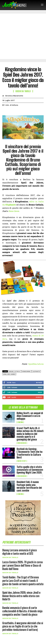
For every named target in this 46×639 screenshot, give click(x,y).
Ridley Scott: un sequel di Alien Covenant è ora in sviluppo (30, 416)
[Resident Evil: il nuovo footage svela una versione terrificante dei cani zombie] (8, 486)
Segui (40, 387)
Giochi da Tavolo (10, 557)
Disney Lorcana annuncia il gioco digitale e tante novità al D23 (19, 551)
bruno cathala (14, 371)
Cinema (20, 422)
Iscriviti (39, 397)
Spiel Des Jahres (9, 374)
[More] (26, 111)
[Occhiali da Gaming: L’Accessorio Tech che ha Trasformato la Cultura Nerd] (8, 453)
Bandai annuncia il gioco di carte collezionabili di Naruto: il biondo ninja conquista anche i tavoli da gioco (22, 611)
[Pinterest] (15, 111)
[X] (10, 111)
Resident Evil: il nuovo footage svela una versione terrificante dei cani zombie (29, 486)
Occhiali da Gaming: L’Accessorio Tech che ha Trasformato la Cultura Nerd (29, 453)
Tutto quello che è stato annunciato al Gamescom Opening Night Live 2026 (30, 469)
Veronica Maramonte (14, 96)
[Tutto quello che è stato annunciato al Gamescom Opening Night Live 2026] (8, 471)
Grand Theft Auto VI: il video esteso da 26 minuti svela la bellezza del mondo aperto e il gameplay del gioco (30, 434)
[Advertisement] (23, 36)
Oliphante (36, 371)
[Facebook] (4, 111)
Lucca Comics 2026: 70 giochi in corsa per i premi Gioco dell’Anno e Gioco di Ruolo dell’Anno (22, 565)
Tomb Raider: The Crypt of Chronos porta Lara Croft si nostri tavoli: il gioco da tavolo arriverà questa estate (23, 581)
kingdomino (26, 371)
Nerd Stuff (21, 461)
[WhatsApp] (21, 111)
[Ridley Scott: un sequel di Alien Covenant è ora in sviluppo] (8, 417)
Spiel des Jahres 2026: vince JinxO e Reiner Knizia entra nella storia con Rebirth (21, 596)
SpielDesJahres (36, 364)
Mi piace (39, 382)
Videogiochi (21, 443)
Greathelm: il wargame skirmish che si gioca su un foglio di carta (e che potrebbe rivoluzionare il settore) (22, 626)
